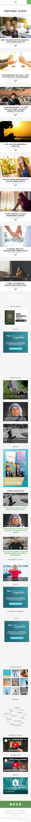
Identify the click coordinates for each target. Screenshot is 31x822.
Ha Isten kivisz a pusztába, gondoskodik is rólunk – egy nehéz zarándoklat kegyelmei (15, 396)
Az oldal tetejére (23, 819)
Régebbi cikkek (15, 297)
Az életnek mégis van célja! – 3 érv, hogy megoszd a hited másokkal (15, 76)
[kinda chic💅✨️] (24, 673)
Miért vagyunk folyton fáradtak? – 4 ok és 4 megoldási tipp (15, 41)
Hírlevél (19, 813)
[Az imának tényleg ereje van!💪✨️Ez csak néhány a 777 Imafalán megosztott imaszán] (7, 673)
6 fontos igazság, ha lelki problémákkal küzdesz (15, 215)
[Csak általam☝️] (15, 673)
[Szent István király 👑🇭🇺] (24, 682)
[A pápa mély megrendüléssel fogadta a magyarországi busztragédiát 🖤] (15, 691)
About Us (24, 813)
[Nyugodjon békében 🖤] (24, 691)
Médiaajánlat (9, 811)
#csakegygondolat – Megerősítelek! (13, 578)
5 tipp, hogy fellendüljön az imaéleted (15, 145)
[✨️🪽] (7, 682)
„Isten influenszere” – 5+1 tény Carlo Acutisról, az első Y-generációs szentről (15, 109)
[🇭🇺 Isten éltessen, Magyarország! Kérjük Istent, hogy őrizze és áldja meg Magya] (15, 682)
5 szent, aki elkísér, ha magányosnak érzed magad (16, 284)
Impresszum (16, 811)
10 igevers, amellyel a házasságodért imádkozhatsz (15, 250)
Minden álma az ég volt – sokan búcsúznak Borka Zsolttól (15, 440)
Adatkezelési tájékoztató (10, 813)
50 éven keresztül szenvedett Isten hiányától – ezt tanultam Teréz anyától (14, 418)
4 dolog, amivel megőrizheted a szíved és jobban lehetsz (15, 180)
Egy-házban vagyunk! (9, 791)
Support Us (15, 815)
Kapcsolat (22, 811)
